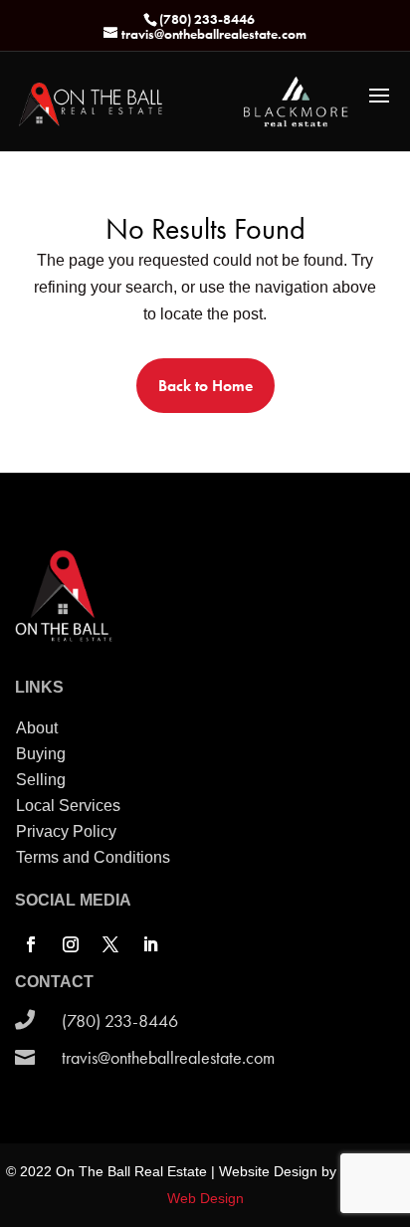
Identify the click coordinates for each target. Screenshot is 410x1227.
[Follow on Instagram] (71, 944)
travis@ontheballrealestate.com (168, 1057)
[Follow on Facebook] (31, 944)
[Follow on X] (110, 944)
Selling (41, 779)
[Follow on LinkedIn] (150, 944)
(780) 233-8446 (120, 1020)
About (37, 727)
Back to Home (205, 385)
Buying (41, 753)
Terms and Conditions (93, 857)
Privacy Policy (66, 831)
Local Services (68, 805)
